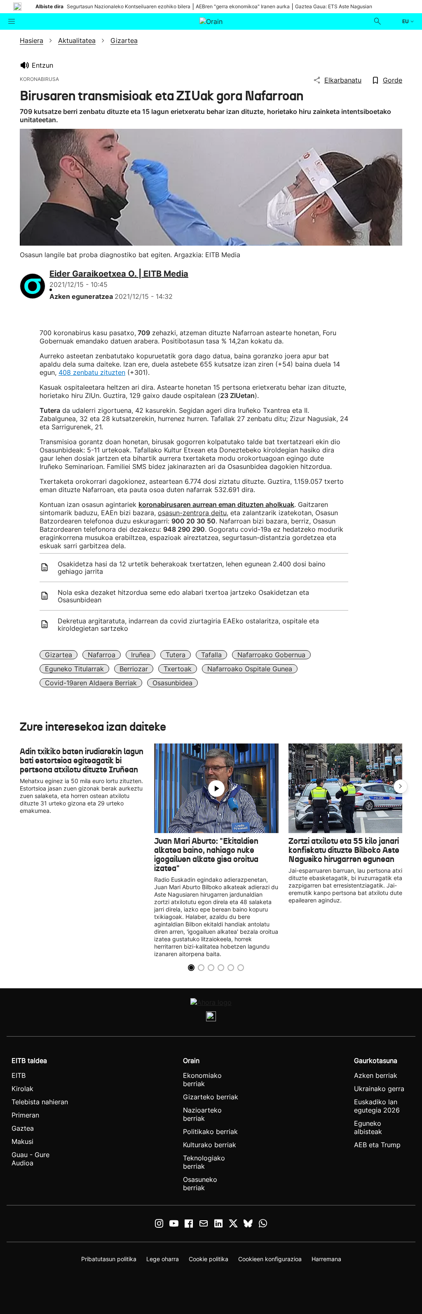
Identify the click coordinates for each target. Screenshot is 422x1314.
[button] (401, 786)
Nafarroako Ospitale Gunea (249, 669)
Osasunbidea (172, 683)
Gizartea (58, 655)
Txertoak (178, 669)
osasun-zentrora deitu (192, 513)
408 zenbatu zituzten (92, 372)
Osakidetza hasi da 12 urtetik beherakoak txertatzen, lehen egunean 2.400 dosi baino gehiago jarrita (192, 567)
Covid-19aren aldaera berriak (91, 683)
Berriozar (134, 669)
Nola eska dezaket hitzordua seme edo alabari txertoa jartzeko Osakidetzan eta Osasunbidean (183, 596)
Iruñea (140, 655)
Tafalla (211, 655)
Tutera (175, 655)
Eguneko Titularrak (74, 669)
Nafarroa (101, 655)
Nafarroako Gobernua (271, 655)
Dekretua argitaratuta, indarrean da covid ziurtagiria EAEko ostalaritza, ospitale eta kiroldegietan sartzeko (188, 624)
